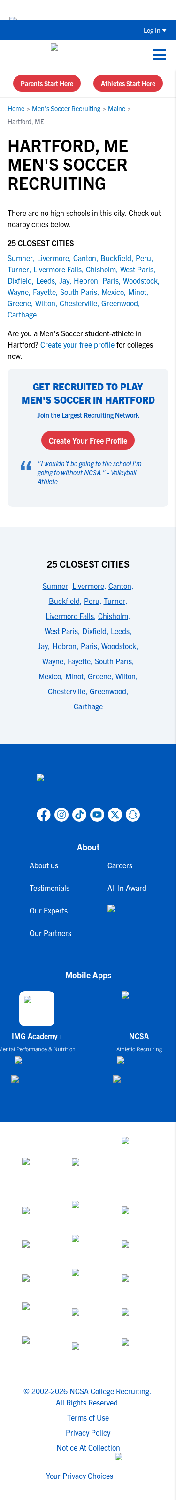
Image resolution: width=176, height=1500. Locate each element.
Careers (119, 865)
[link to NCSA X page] (115, 815)
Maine (116, 108)
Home (16, 108)
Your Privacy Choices (79, 1475)
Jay (64, 280)
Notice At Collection (88, 1447)
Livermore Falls (57, 269)
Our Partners (50, 932)
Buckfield (115, 257)
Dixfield (20, 280)
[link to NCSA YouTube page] (97, 815)
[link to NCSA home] (88, 789)
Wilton (45, 303)
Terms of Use (88, 1417)
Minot (137, 291)
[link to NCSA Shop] (126, 916)
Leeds (45, 280)
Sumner (20, 257)
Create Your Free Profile (88, 440)
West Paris (136, 269)
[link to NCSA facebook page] (44, 815)
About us (44, 865)
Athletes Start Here (128, 83)
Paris (110, 280)
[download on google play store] (37, 1083)
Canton (84, 257)
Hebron (86, 280)
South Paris (78, 291)
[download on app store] (37, 1063)
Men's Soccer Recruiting (66, 108)
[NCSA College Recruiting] (86, 54)
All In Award (126, 887)
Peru (143, 257)
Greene (19, 303)
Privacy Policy (88, 1432)
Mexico (112, 291)
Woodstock (140, 280)
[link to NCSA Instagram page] (61, 815)
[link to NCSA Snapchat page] (133, 815)
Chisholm (101, 269)
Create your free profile (77, 344)
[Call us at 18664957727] (14, 54)
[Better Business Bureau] (38, 1353)
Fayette (44, 291)
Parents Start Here (47, 83)
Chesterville (78, 303)
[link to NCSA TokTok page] (79, 815)
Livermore (53, 257)
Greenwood (119, 303)
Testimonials (49, 887)
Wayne (18, 291)
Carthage (22, 314)
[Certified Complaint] (138, 1353)
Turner (18, 269)
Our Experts (49, 910)
